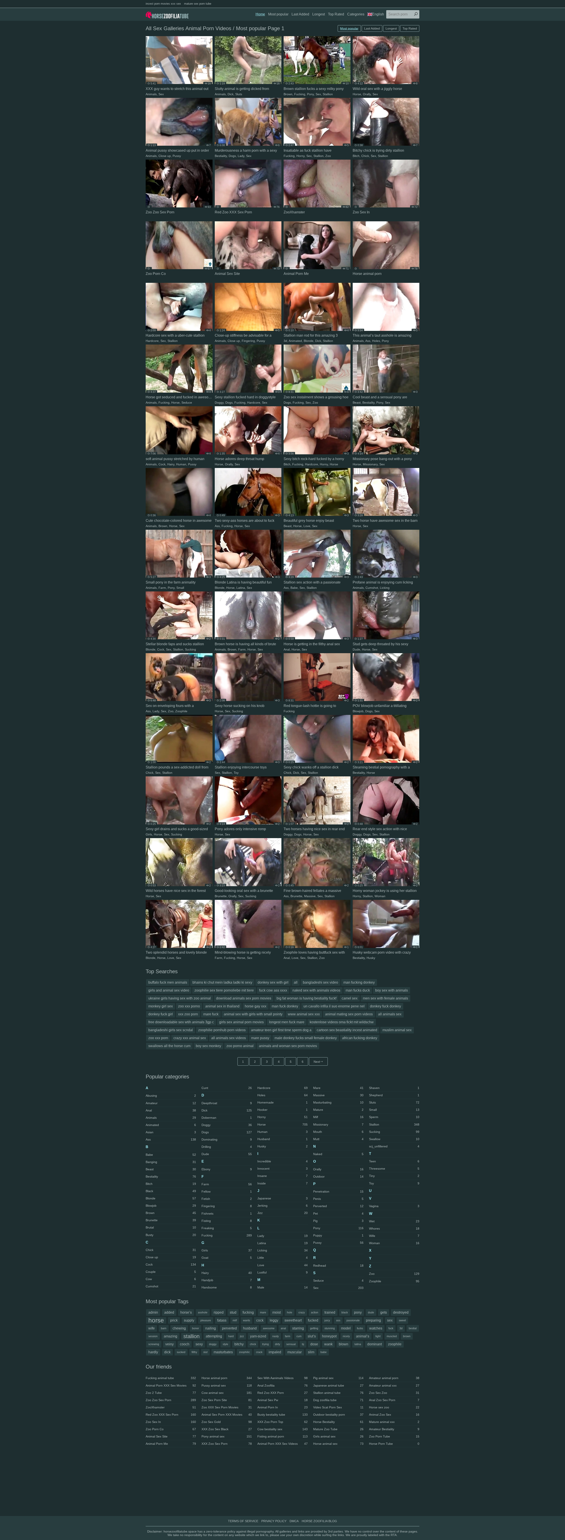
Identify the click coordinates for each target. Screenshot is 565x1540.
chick (253, 1344)
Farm (162, 587)
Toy (236, 772)
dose (314, 1344)
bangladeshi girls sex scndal (170, 1030)
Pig (338, 1221)
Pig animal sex (338, 1378)
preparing (373, 1320)
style (225, 1344)
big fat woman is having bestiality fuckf (306, 998)
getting (314, 1328)
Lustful (282, 1272)
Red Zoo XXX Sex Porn (171, 1414)
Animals (151, 94)
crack (259, 1352)
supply (189, 1320)
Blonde (308, 341)
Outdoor (338, 1176)
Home (260, 14)
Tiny (394, 1176)
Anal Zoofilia (282, 1385)
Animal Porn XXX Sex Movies (171, 1385)
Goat (227, 1257)
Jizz (282, 1213)
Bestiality (221, 156)
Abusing (171, 1095)
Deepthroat (227, 1103)
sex (390, 1320)
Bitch (356, 156)
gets (383, 1312)
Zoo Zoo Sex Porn (171, 1400)
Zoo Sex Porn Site (227, 1400)
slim (311, 1352)
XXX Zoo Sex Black (227, 1429)
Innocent (282, 1168)
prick (174, 1320)
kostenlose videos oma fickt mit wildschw (342, 1022)
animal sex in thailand (222, 1006)
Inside (282, 1183)
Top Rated (336, 14)
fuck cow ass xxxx (273, 990)
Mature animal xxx (394, 1422)
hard (231, 1336)
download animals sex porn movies (243, 998)
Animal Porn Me (171, 1443)
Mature (338, 1109)
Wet (394, 1221)
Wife (394, 1236)
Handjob (227, 1280)
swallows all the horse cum (169, 1046)
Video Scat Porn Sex (338, 1407)
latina (357, 1344)
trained (329, 1312)
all (296, 982)
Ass (367, 341)
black (344, 1312)
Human (181, 464)
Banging (171, 1162)
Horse (357, 94)
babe (323, 1352)
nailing (210, 1328)
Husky (371, 958)
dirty (277, 1344)
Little (282, 1257)
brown (407, 1336)
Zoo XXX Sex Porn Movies (227, 1407)
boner (195, 1328)
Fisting (227, 1221)
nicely (346, 1336)
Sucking (190, 649)
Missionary (370, 464)
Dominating (227, 1139)
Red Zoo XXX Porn (282, 1393)
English (378, 14)
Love (306, 526)
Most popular (278, 14)
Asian (171, 1132)
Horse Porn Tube (394, 1443)
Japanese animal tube (338, 1385)
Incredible (282, 1161)
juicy (327, 1320)
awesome (269, 1328)
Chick (365, 156)
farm (287, 1336)
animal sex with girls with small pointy (253, 1014)
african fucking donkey (359, 1038)
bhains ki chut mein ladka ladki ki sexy (222, 982)
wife (151, 1328)
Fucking (299, 94)
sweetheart (293, 1320)
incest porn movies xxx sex (163, 3)
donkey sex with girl (273, 982)
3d (285, 341)
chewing (179, 1328)
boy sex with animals (391, 990)
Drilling (227, 1146)
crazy (301, 1312)
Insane (282, 1176)
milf (235, 1320)
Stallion (328, 94)
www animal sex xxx (304, 1014)
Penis (338, 1199)
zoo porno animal (240, 1046)
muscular (294, 1352)
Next (317, 1061)
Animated (295, 341)
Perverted (338, 1206)
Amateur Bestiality (394, 1429)
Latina (240, 587)
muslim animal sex (397, 1030)
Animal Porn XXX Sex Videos (282, 1443)
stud (233, 1312)
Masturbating (338, 1102)
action (314, 1312)
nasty (275, 1336)
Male (282, 1287)
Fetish (227, 1199)
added (169, 1312)
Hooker (282, 1109)
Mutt (338, 1139)
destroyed (401, 1312)
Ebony (227, 1169)
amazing (170, 1336)
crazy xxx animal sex (189, 1038)
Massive (310, 896)
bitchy (239, 1344)
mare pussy (260, 1038)
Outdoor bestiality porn (338, 1414)
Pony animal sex (227, 1436)
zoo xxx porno (189, 1006)
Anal (287, 649)
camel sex (350, 998)
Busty (171, 1235)
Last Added (300, 14)
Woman (380, 896)
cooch (184, 1344)
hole (289, 1312)
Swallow (394, 1139)
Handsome (227, 1287)
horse (156, 1320)
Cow (171, 1279)
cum (298, 1336)
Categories (355, 14)
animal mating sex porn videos (349, 1014)
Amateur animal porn (394, 1378)
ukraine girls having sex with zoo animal (179, 998)
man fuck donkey (285, 1006)
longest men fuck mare (286, 1022)
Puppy (338, 1235)
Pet (338, 1213)
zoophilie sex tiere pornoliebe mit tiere (224, 990)
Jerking (282, 1205)
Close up (164, 156)
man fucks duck (358, 990)
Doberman (227, 1117)
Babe (294, 587)
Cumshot (371, 587)
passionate (353, 1320)
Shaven (394, 1088)
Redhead (338, 1265)
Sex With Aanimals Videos (282, 1378)
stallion (191, 1336)
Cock (162, 464)
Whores (394, 1228)
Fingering (248, 341)
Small (180, 587)
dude (371, 1312)
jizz (242, 1336)
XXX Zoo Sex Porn (227, 1443)
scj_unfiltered (394, 1146)
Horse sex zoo (394, 1407)
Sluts (238, 94)
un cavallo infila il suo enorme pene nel (334, 1006)
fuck (390, 1328)
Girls (149, 834)
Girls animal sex (338, 1436)
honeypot (329, 1336)
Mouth (338, 1132)
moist (276, 1312)
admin (153, 1312)
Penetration (338, 1191)
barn (163, 1328)
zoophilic (244, 1352)
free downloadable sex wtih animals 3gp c (181, 1022)
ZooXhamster (171, 1407)
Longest (318, 14)
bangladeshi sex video (320, 982)
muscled (392, 1336)
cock (260, 1320)
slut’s (312, 1336)
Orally (367, 94)
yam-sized (258, 1336)
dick (167, 1352)
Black (171, 1191)
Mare (338, 1088)
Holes (376, 341)
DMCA (294, 1521)
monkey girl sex (160, 1006)
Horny (300, 156)
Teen (394, 1161)
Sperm (394, 1117)
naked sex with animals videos (316, 990)
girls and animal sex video (168, 990)
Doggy (219, 402)
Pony (310, 94)
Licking (385, 587)
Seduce (186, 402)
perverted (229, 1328)
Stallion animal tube (338, 1393)
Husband (282, 1139)
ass (338, 1320)
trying (265, 1344)
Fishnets (227, 1213)
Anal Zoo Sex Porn (394, 1400)
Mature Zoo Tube (338, 1429)
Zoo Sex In (171, 1422)
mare (263, 1312)
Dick (231, 94)
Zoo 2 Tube (171, 1393)
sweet (402, 1320)
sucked (181, 1352)
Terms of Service (243, 1521)
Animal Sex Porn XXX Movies (227, 1414)
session (153, 1336)
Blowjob (358, 711)
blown (343, 1344)
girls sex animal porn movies (241, 1022)
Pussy (177, 156)
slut (205, 1352)
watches (375, 1328)
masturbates (223, 1352)
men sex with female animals (385, 998)
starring (298, 1328)
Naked (338, 1154)
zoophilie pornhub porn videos (222, 1030)
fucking (248, 1312)
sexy (199, 1344)
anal (283, 1328)
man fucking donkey (359, 982)
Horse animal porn (227, 1378)
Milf (338, 1117)
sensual (291, 1344)
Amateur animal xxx (394, 1385)
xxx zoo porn (188, 1014)
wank (328, 1344)
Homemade (282, 1102)
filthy (194, 1352)
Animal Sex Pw (282, 1400)
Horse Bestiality (338, 1422)
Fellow (227, 1191)
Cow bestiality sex (282, 1429)
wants (246, 1320)
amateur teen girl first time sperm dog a (281, 1030)
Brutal (171, 1227)
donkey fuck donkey (385, 1006)
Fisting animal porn (282, 1436)
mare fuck (210, 1014)
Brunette (221, 896)
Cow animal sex (227, 1393)
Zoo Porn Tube (394, 1436)
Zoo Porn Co (171, 1429)
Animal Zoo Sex (394, 1414)
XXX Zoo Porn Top (282, 1422)
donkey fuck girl (160, 1014)
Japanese (282, 1198)
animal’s (362, 1336)
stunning (329, 1328)
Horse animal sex (338, 1443)
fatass (221, 1320)
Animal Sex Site (171, 1436)
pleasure (205, 1320)
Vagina (394, 1206)
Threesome (394, 1168)
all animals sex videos (228, 1038)
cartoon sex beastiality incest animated (347, 1030)
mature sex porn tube (197, 3)
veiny (169, 1344)
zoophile (394, 1344)
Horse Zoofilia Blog (319, 1521)
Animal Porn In (282, 1407)
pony (358, 1312)
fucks (360, 1328)
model (346, 1328)
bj (303, 1344)
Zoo (328, 156)
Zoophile (181, 711)
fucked (313, 1320)
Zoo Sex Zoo (394, 1393)
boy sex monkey (208, 1046)
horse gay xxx (255, 1006)
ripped (219, 1312)
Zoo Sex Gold (227, 1422)
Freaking (227, 1228)
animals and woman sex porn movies (288, 1046)
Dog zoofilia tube (338, 1400)
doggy (213, 1344)
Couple (171, 1271)
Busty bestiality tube (282, 1414)
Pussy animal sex (227, 1385)
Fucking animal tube (171, 1378)
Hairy (170, 464)
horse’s (186, 1312)
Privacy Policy (273, 1521)
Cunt (227, 1088)
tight (377, 1336)
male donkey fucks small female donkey (306, 1038)
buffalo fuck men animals (167, 982)
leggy (274, 1320)
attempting (214, 1336)
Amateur (171, 1103)
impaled (275, 1352)
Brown (288, 94)
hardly (153, 1352)
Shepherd (394, 1095)
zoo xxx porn (158, 1038)
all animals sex (389, 1014)
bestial (413, 1328)
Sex (161, 94)
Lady (241, 156)
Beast (357, 402)
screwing (153, 1344)
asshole (202, 1312)
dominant (374, 1344)
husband (250, 1328)
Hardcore (152, 341)
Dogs (232, 156)
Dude (356, 649)
